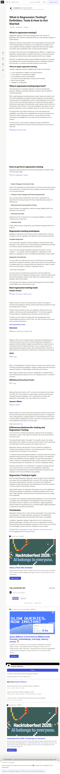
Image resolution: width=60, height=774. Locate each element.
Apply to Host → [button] (15, 578)
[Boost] (3, 70)
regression (19, 27)
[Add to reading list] (3, 65)
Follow (32, 670)
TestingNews (17, 8)
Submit (15, 598)
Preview (23, 598)
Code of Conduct (28, 603)
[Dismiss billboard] (58, 762)
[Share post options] (2, 75)
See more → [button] (14, 656)
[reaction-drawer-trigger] (3, 53)
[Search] (6, 2)
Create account (53, 2)
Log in (44, 2)
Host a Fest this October (21, 567)
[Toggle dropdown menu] (55, 536)
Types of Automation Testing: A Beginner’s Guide (24, 693)
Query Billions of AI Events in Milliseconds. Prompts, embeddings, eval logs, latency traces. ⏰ (30, 639)
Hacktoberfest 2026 (34, 743)
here (21, 424)
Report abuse (38, 603)
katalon (12, 27)
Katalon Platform (27, 8)
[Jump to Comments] (3, 59)
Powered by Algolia (34, 2)
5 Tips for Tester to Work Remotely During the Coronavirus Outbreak (26, 699)
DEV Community (8, 759)
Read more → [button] (12, 750)
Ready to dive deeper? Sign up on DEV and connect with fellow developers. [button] (24, 771)
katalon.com (34, 9)
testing (26, 27)
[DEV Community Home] (2, 2)
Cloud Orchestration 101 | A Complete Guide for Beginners (23, 687)
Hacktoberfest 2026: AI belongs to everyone (26, 738)
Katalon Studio (30, 531)
